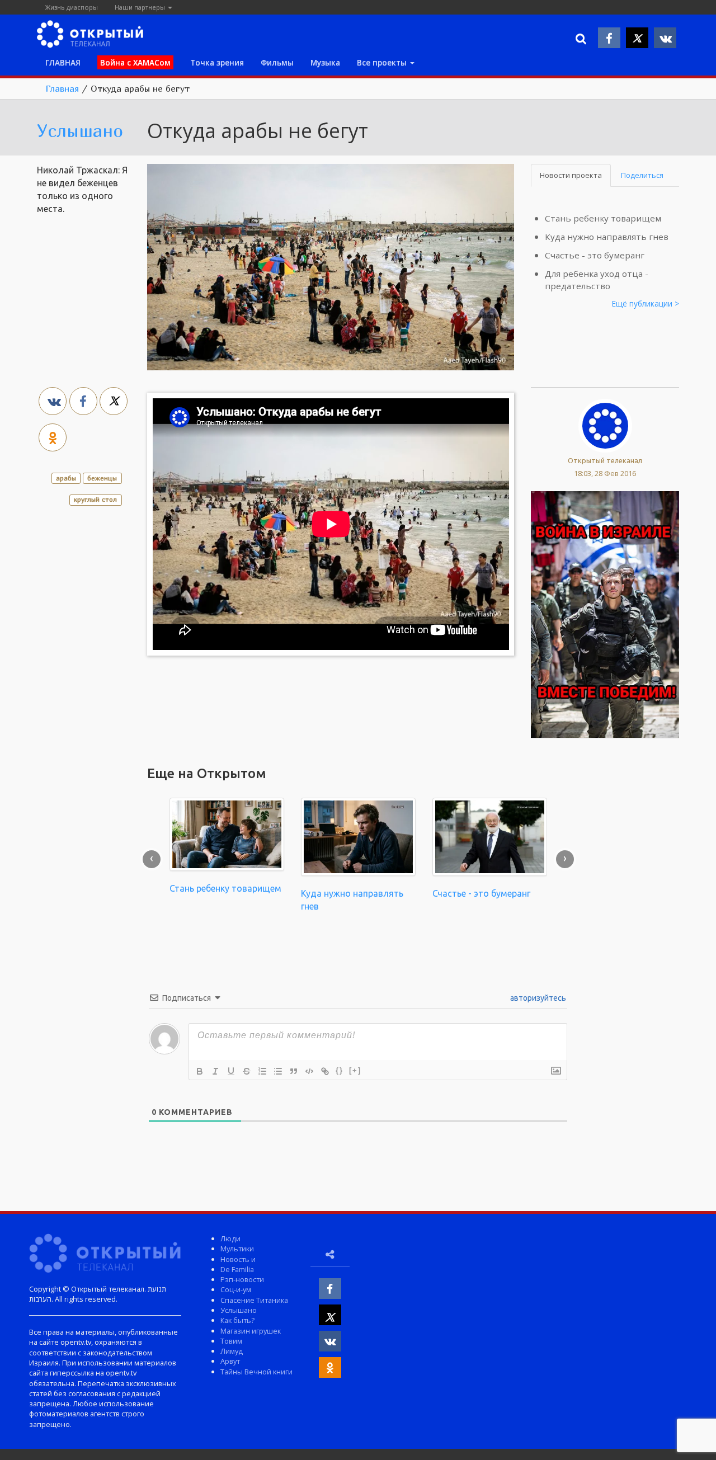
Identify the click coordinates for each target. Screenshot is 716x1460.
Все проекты (383, 62)
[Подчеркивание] (231, 1071)
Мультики (237, 1249)
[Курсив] (215, 1071)
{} (339, 1070)
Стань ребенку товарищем (603, 218)
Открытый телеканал (605, 460)
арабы (66, 478)
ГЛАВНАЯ (63, 62)
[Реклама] (605, 614)
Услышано (80, 130)
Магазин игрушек (250, 1331)
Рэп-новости (242, 1279)
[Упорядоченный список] (262, 1071)
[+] (355, 1070)
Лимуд (231, 1351)
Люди (230, 1238)
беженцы (102, 478)
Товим (231, 1341)
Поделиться (642, 175)
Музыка (325, 62)
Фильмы (277, 62)
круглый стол (95, 499)
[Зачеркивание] (247, 1071)
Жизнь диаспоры (71, 7)
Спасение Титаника (254, 1300)
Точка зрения (217, 62)
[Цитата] (294, 1071)
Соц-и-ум (235, 1289)
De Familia (237, 1269)
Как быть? (237, 1320)
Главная (62, 88)
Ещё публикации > (645, 303)
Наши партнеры (141, 7)
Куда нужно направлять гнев (606, 236)
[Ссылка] (325, 1071)
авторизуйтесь (537, 997)
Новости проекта (571, 175)
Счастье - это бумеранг (594, 255)
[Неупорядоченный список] (278, 1071)
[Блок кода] (309, 1071)
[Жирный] (200, 1071)
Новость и (238, 1259)
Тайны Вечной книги (256, 1372)
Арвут (230, 1361)
